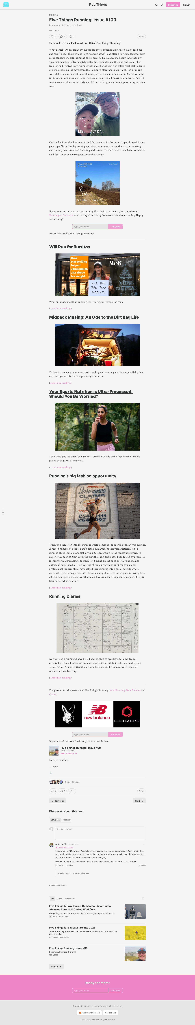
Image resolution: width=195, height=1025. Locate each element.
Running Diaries (64, 596)
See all (54, 966)
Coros (52, 694)
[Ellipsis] (144, 844)
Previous (59, 800)
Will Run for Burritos (69, 246)
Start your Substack (90, 1012)
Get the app (110, 1012)
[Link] (45, 247)
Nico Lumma (64, 917)
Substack (84, 1019)
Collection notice (114, 1006)
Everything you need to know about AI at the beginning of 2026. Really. (81, 913)
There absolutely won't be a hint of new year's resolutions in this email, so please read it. (83, 932)
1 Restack (75, 782)
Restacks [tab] (67, 820)
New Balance (133, 690)
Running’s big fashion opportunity (82, 475)
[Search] (156, 4)
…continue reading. (60, 309)
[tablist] (60, 819)
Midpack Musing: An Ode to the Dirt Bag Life (94, 317)
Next (137, 800)
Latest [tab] (59, 898)
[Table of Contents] (3, 512)
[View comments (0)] (75, 920)
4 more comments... (57, 885)
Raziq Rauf (60, 844)
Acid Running (117, 690)
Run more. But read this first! (62, 951)
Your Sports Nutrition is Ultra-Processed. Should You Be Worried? (91, 394)
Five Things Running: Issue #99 (68, 948)
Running (53, 15)
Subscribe (173, 4)
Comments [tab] (55, 820)
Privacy (96, 1006)
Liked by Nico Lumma (65, 847)
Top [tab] (52, 898)
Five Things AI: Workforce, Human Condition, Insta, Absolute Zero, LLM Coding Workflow (80, 908)
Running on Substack (61, 215)
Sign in (186, 4)
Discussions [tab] (70, 898)
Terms (103, 1006)
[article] (97, 913)
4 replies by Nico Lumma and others (73, 873)
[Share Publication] (162, 4)
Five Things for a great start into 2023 (72, 927)
